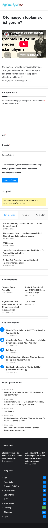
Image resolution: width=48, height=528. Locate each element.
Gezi (5, 478)
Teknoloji (7, 508)
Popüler (25, 215)
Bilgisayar (8, 512)
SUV (6, 499)
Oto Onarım (9, 495)
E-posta (6, 145)
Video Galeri (9, 482)
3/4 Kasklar (8, 243)
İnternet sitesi (8, 155)
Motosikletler (9, 490)
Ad (4, 135)
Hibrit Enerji (9, 503)
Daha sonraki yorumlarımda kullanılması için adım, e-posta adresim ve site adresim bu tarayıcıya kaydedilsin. (22, 169)
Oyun (6, 516)
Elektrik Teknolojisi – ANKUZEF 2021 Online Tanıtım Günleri (35, 290)
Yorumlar (40, 215)
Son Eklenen (9, 215)
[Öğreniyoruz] (12, 5)
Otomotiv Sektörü (11, 486)
